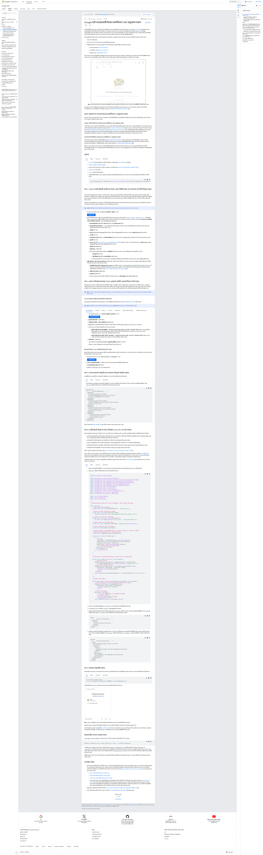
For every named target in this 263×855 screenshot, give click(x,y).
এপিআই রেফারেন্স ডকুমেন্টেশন (124, 143)
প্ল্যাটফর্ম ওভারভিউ (24, 832)
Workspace (13, 2)
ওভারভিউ (4, 8)
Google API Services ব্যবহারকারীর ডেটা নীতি (109, 242)
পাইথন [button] (91, 159)
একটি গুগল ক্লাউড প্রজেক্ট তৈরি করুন (97, 165)
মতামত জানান (148, 22)
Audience (133, 217)
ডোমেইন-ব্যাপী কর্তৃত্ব (115, 128)
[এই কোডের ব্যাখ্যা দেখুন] (145, 179)
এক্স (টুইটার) (166, 836)
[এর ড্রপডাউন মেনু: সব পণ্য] (39, 1)
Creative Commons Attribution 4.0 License (107, 804)
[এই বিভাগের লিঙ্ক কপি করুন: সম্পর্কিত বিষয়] (95, 762)
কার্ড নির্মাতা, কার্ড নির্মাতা (41, 8)
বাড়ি (23, 1)
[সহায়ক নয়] (151, 19)
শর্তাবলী (21, 852)
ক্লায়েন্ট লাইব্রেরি (95, 424)
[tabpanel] (118, 173)
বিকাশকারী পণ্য (23, 834)
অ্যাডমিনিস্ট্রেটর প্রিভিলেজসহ (115, 140)
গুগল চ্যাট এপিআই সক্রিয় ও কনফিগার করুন (128, 167)
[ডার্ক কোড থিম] (147, 179)
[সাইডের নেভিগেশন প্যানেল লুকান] (16, 852)
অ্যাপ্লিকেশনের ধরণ (128, 302)
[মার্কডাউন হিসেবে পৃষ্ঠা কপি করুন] (90, 25)
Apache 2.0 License (132, 804)
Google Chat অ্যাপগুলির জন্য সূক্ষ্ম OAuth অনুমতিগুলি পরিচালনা (121, 788)
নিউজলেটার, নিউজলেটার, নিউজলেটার (172, 834)
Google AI (69, 846)
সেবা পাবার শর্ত (23, 840)
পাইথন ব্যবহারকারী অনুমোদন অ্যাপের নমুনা (100, 775)
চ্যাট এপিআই (138, 29)
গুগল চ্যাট (91, 162)
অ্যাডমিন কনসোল (95, 832)
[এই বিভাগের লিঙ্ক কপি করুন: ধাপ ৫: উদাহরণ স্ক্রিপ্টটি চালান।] (106, 668)
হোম (85, 18)
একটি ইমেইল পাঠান (101, 53)
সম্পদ (43, 1)
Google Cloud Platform (59, 846)
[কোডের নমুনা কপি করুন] (149, 179)
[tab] (86, 159)
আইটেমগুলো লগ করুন (101, 50)
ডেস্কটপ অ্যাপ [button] (117, 310)
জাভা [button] (87, 159)
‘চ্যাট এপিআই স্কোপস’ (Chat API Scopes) (115, 268)
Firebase (50, 846)
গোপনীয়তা (27, 852)
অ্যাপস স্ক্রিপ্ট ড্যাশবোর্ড (96, 834)
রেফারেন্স (16, 8)
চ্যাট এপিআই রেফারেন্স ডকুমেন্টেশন (117, 790)
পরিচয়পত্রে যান (92, 359)
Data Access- (141, 217)
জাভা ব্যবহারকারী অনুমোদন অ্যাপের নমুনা (99, 773)
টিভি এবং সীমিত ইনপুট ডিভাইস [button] (129, 310)
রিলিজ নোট (22, 836)
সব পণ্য (36, 1)
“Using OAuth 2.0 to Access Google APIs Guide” (117, 450)
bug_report (256, 5)
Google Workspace (91, 18)
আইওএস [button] (104, 310)
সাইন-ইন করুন (258, 1)
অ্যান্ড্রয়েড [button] (97, 310)
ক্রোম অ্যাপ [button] (110, 310)
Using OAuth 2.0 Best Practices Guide (131, 769)
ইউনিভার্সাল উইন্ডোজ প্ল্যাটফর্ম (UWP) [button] (142, 310)
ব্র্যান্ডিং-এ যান (91, 214)
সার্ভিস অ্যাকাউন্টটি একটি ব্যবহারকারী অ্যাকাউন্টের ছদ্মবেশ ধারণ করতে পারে (104, 129)
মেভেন (90, 172)
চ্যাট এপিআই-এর (130, 459)
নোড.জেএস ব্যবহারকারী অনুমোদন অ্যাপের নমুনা (101, 778)
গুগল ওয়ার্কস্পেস (121, 162)
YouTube (166, 838)
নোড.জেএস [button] (97, 159)
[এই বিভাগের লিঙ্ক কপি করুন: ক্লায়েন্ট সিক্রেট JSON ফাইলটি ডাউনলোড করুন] (113, 349)
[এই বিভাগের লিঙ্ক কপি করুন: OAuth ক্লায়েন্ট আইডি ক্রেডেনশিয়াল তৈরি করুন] (113, 299)
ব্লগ (165, 832)
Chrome (43, 846)
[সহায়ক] (149, 19)
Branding (128, 217)
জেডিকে (91, 170)
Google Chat (29, 1)
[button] (9, 25)
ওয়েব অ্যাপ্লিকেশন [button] (89, 310)
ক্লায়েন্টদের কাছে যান (94, 317)
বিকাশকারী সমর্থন (23, 838)
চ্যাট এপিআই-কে (105, 728)
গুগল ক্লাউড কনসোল (96, 836)
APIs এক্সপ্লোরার (95, 838)
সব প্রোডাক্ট (76, 846)
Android (37, 846)
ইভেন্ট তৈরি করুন (102, 47)
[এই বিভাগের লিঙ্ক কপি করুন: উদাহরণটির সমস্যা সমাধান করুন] (108, 735)
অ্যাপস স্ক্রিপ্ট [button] (105, 159)
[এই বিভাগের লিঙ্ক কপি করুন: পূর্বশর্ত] (90, 154)
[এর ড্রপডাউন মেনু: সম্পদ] (46, 1)
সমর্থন (33, 8)
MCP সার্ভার (22, 8)
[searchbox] (9, 13)
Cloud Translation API (103, 14)
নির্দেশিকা (10, 8)
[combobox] (236, 1)
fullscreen (258, 5)
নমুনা (28, 8)
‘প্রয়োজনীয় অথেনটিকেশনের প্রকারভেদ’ (118, 108)
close (261, 5)
